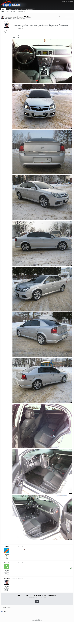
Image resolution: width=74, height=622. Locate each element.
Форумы (2, 11)
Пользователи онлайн (21, 11)
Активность (9, 9)
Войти (37, 601)
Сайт (3, 9)
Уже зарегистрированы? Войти (67, 1)
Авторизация (62, 16)
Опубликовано (18, 21)
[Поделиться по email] (5, 611)
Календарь (13, 11)
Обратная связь (43, 617)
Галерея (16, 9)
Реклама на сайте (29, 9)
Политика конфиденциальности (33, 617)
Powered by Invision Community (37, 620)
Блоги (22, 9)
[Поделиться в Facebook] (1, 611)
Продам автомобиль (23, 18)
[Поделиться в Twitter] (3, 611)
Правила (7, 11)
